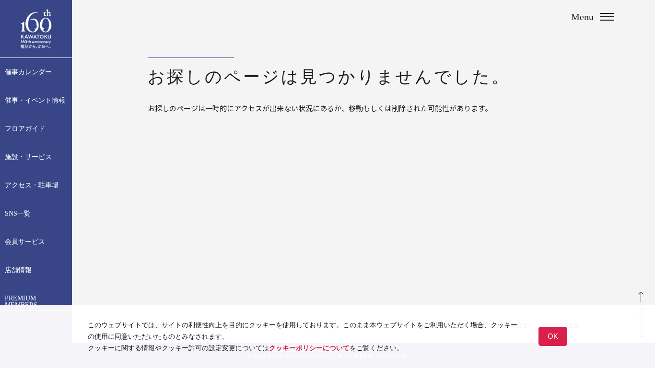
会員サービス (25, 242)
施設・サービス (28, 157)
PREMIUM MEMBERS (21, 302)
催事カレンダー (28, 72)
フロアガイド (25, 129)
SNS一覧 (18, 213)
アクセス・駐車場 (31, 185)
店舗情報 (18, 270)
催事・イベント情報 (35, 100)
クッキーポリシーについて (309, 348)
